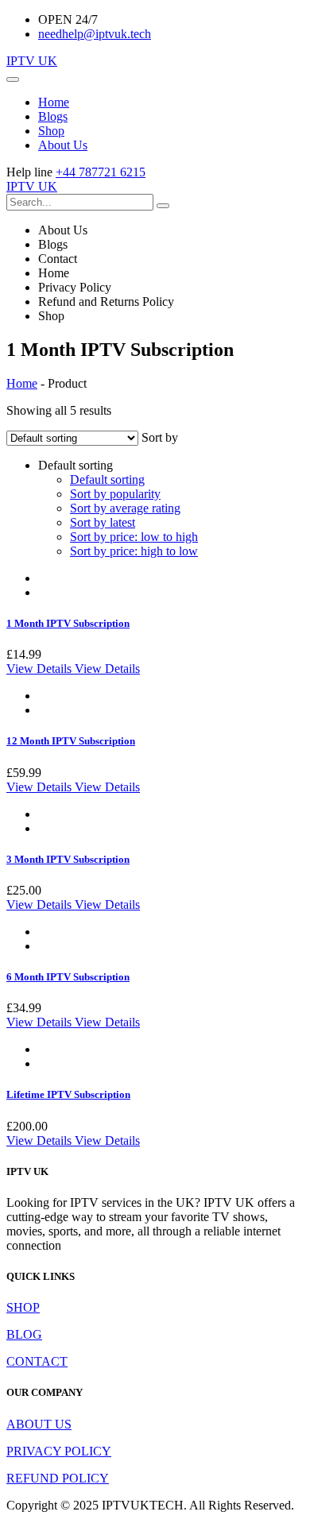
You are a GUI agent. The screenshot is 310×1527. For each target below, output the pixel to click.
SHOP (23, 1307)
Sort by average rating (125, 508)
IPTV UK (31, 61)
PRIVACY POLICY (58, 1451)
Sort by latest (102, 522)
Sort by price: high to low (134, 551)
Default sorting (107, 479)
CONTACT (37, 1361)
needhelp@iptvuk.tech (94, 34)
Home (21, 383)
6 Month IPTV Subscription (68, 977)
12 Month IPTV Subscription (70, 741)
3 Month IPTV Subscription (68, 859)
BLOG (24, 1334)
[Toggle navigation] (12, 79)
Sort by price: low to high (134, 536)
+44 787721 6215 (100, 172)
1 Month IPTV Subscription (68, 623)
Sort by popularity (115, 494)
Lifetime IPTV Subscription (68, 1094)
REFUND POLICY (57, 1478)
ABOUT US (39, 1424)
